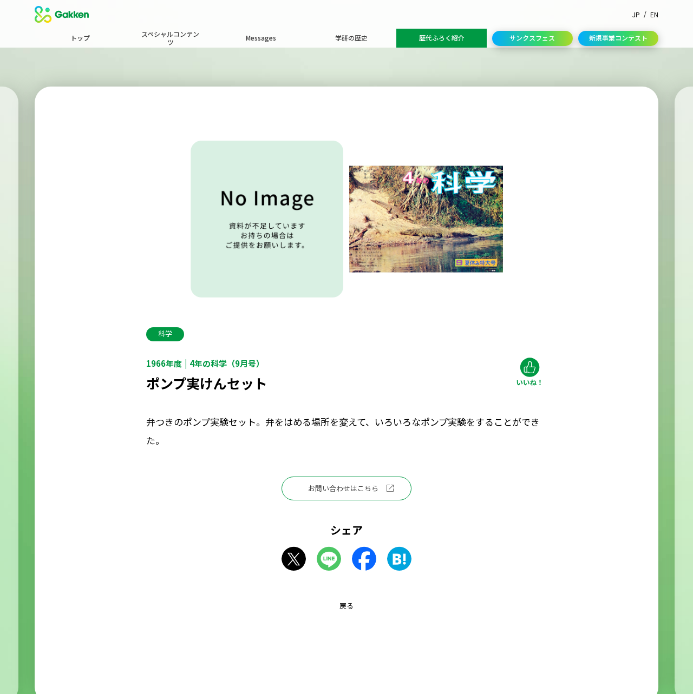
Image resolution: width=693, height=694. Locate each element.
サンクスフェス (532, 37)
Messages (261, 37)
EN (654, 14)
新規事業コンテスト (618, 37)
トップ (80, 37)
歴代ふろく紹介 (442, 37)
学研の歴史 (351, 37)
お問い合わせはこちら (343, 488)
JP (636, 14)
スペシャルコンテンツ (170, 37)
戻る (346, 605)
